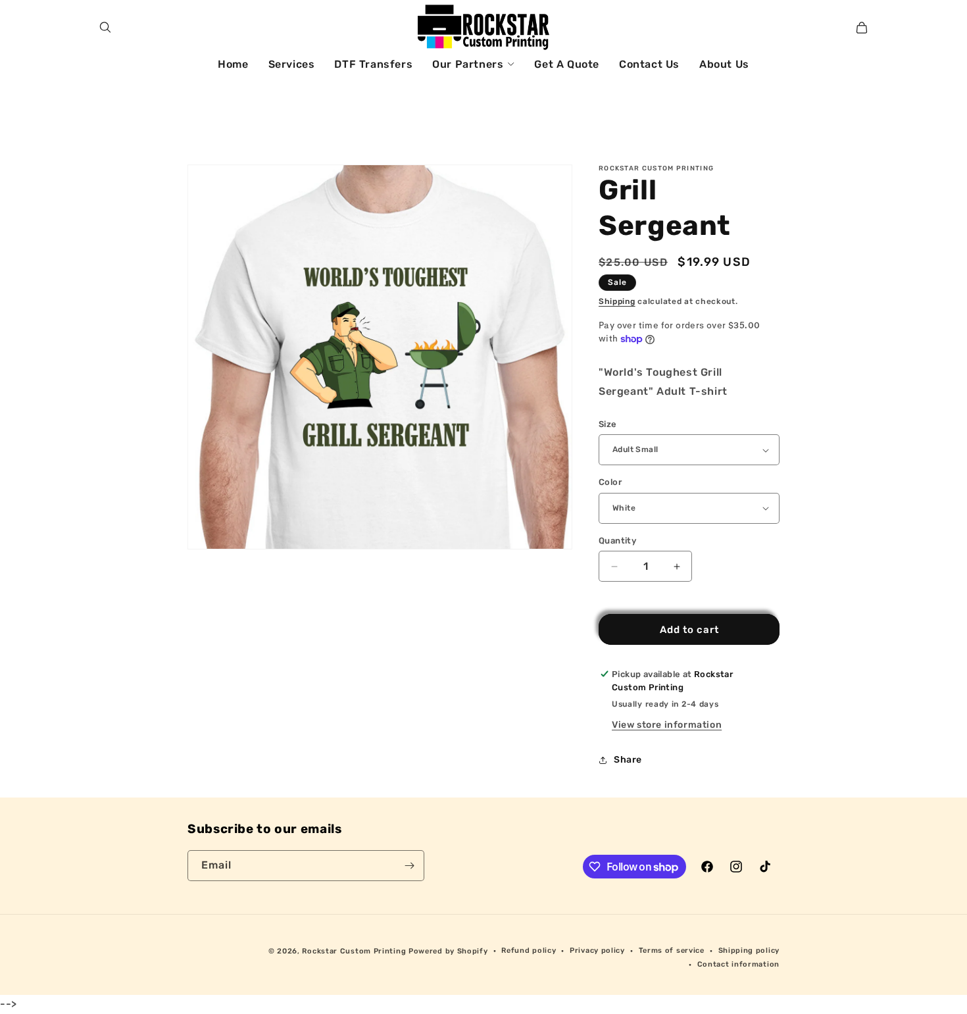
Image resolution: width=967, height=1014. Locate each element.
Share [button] (628, 759)
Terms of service (672, 950)
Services (291, 64)
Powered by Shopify (448, 951)
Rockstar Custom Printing (354, 951)
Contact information (738, 964)
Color (610, 482)
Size (608, 424)
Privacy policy (597, 950)
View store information (667, 724)
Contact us (649, 64)
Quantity (617, 540)
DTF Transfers (373, 64)
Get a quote (566, 64)
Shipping (617, 301)
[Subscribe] (409, 865)
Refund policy (528, 950)
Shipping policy (749, 950)
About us (724, 64)
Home (233, 64)
